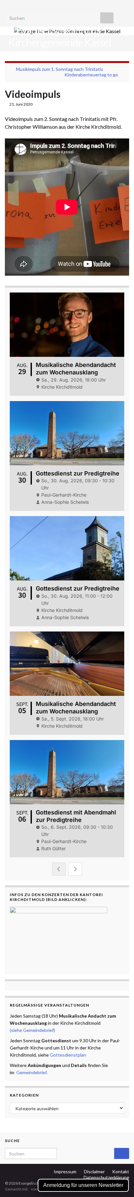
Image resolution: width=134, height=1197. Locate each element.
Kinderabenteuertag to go (91, 74)
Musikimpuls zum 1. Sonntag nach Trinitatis (59, 69)
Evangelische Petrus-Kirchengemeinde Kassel (59, 36)
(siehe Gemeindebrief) (32, 1030)
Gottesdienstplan (68, 1055)
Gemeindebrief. (31, 1072)
